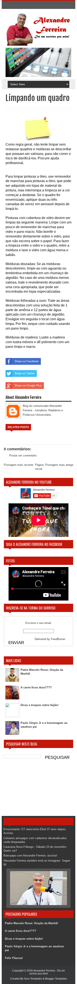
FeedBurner (58, 639)
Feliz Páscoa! (14, 958)
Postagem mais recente (18, 464)
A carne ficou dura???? (36, 687)
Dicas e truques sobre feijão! (39, 705)
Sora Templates (33, 978)
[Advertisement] (38, 789)
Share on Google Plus (28, 385)
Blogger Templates (56, 978)
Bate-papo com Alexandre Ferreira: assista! (30, 855)
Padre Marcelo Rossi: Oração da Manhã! (31, 923)
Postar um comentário (23, 455)
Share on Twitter (25, 373)
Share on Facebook (27, 361)
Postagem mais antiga (59, 464)
